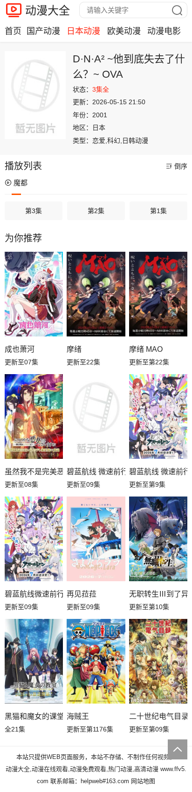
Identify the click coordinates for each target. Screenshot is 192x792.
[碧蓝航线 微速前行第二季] (96, 416)
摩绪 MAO (146, 349)
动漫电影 (164, 31)
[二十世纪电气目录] (158, 661)
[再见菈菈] (96, 539)
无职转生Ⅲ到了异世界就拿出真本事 (158, 594)
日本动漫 (83, 31)
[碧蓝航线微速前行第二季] (34, 539)
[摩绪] (96, 294)
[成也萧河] (34, 294)
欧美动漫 (124, 31)
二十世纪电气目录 (158, 716)
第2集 (96, 211)
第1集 (158, 211)
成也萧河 (19, 349)
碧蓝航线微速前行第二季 (34, 594)
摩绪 (74, 349)
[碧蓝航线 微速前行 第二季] (158, 416)
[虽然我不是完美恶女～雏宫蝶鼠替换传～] (34, 416)
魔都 (20, 183)
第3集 (33, 211)
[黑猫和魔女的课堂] (34, 661)
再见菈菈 (81, 594)
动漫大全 (47, 10)
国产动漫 (43, 31)
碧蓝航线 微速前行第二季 (96, 472)
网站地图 (143, 781)
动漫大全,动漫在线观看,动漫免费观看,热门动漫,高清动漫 (82, 768)
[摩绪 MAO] (158, 294)
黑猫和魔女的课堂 (34, 716)
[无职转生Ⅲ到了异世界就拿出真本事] (158, 539)
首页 (13, 31)
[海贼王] (96, 661)
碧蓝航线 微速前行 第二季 (158, 472)
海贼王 (78, 716)
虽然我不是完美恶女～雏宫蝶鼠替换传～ (34, 472)
